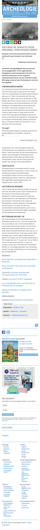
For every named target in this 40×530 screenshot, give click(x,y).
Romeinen (25, 490)
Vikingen (25, 496)
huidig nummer (25, 341)
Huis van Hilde (6, 508)
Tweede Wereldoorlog (19, 315)
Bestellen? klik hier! (28, 355)
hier (8, 247)
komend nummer (26, 344)
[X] (19, 42)
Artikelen (6, 453)
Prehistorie (7, 462)
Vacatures (25, 508)
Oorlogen (6, 492)
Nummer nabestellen (26, 469)
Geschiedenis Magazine (7, 504)
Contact (24, 466)
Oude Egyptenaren (26, 487)
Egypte (24, 447)
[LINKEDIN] (7, 42)
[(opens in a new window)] (4, 333)
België (24, 457)
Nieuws (9, 19)
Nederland (14, 311)
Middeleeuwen (7, 466)
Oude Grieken (24, 493)
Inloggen (5, 435)
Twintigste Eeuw (7, 471)
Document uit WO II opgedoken (20, 279)
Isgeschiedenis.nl (7, 511)
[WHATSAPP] (11, 42)
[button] (20, 16)
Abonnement (26, 462)
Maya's (24, 498)
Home (3, 19)
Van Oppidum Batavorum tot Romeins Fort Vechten (26, 476)
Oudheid (6, 464)
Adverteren (26, 464)
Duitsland (22, 311)
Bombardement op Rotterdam (22, 300)
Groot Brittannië (25, 451)
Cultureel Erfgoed (6, 495)
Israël (24, 455)
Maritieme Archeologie (7, 487)
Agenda (6, 449)
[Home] (20, 10)
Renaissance (7, 468)
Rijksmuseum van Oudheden (7, 514)
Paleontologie (7, 490)
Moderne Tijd (18, 307)
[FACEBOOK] (3, 42)
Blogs (5, 451)
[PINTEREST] (15, 42)
